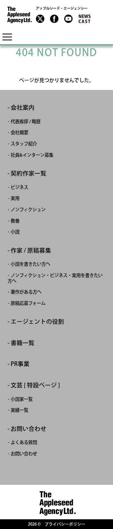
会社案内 (23, 107)
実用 (15, 198)
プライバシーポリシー (65, 524)
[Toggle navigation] (7, 37)
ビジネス (19, 187)
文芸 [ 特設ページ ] (35, 385)
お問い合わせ (28, 429)
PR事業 (20, 364)
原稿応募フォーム (28, 303)
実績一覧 (19, 410)
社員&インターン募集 (32, 155)
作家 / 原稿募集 (31, 250)
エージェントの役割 (37, 321)
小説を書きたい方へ (30, 264)
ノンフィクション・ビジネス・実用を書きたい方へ (55, 278)
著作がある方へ (26, 292)
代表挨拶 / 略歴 (25, 121)
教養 (15, 220)
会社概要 (19, 132)
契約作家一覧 (28, 173)
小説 (15, 231)
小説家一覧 (22, 399)
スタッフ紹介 (24, 143)
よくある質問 (24, 442)
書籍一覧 (23, 343)
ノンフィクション (28, 209)
